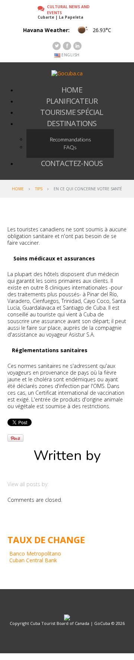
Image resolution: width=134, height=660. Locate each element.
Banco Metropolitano (35, 553)
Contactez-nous (72, 163)
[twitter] (56, 46)
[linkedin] (77, 46)
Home (18, 188)
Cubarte (46, 17)
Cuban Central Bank (33, 560)
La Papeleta (71, 17)
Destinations (71, 123)
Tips (38, 188)
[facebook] (67, 46)
